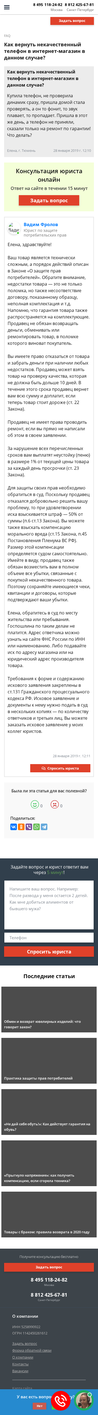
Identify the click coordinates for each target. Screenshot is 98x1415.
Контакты (20, 1364)
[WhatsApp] (36, 827)
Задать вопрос (72, 20)
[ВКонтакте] (13, 827)
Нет (39, 1406)
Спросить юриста (63, 768)
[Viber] (29, 827)
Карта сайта (22, 1388)
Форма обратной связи (31, 1350)
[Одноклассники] (21, 827)
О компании (22, 1357)
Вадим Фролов (41, 224)
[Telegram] (44, 827)
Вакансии (20, 1370)
